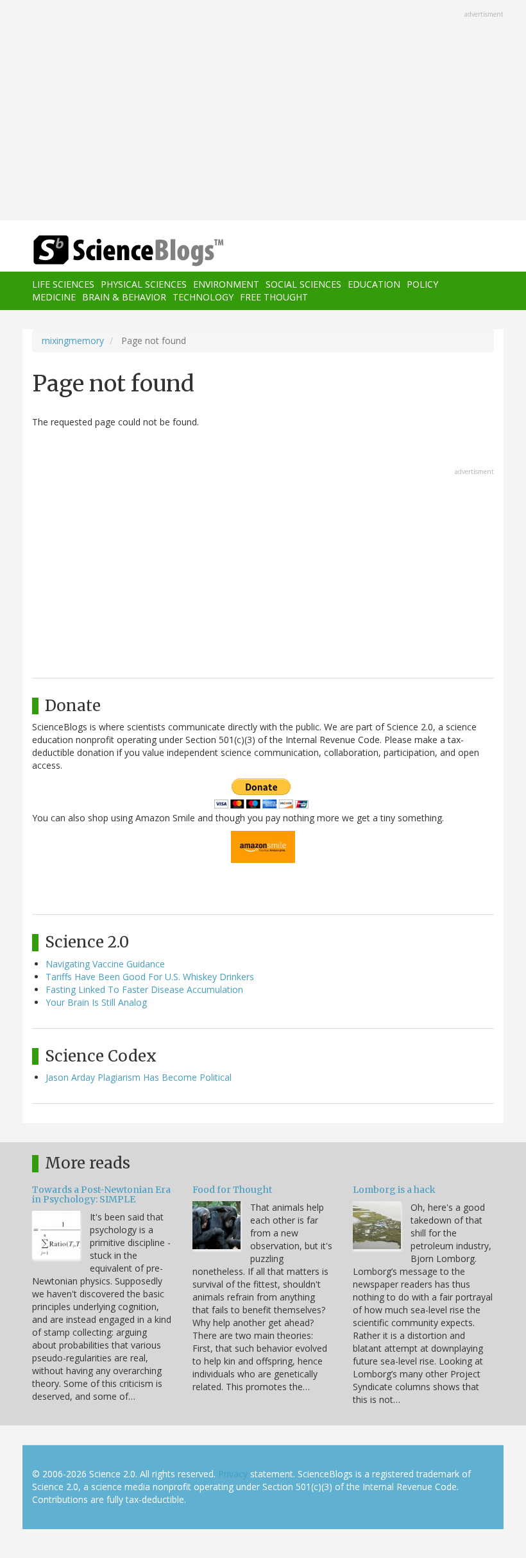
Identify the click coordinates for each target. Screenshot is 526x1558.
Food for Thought (232, 1189)
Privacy (233, 1474)
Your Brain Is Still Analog (96, 1002)
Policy (422, 284)
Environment (226, 284)
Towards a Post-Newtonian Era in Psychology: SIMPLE (101, 1194)
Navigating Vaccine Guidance (105, 964)
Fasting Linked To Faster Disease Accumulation (144, 989)
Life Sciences (63, 284)
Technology (203, 297)
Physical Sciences (144, 284)
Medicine (54, 297)
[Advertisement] (263, 111)
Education (374, 284)
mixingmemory (73, 340)
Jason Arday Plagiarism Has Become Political (139, 1077)
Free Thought (274, 297)
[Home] (109, 250)
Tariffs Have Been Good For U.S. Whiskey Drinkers (150, 977)
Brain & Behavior (124, 297)
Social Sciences (303, 284)
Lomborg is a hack (394, 1189)
